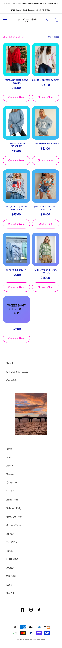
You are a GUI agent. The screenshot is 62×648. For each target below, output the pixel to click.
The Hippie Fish (27, 639)
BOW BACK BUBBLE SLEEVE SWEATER (16, 81)
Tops (8, 457)
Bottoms (10, 465)
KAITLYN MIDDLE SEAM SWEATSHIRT (17, 144)
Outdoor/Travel (13, 525)
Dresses (10, 474)
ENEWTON (11, 542)
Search (9, 363)
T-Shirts (10, 491)
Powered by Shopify (39, 639)
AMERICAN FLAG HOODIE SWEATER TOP (16, 208)
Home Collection (14, 516)
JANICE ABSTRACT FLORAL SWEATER (45, 271)
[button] (5, 19)
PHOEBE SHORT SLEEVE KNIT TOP (16, 309)
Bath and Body (13, 508)
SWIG (9, 585)
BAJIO (10, 567)
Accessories (12, 499)
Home (9, 448)
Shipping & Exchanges (17, 372)
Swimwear (11, 482)
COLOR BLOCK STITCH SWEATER (45, 80)
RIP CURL (11, 576)
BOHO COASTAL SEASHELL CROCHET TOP (45, 208)
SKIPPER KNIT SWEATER (16, 270)
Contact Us (11, 380)
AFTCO (10, 534)
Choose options (16, 97)
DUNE (9, 550)
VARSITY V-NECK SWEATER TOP (46, 143)
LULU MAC (12, 559)
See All (10, 593)
